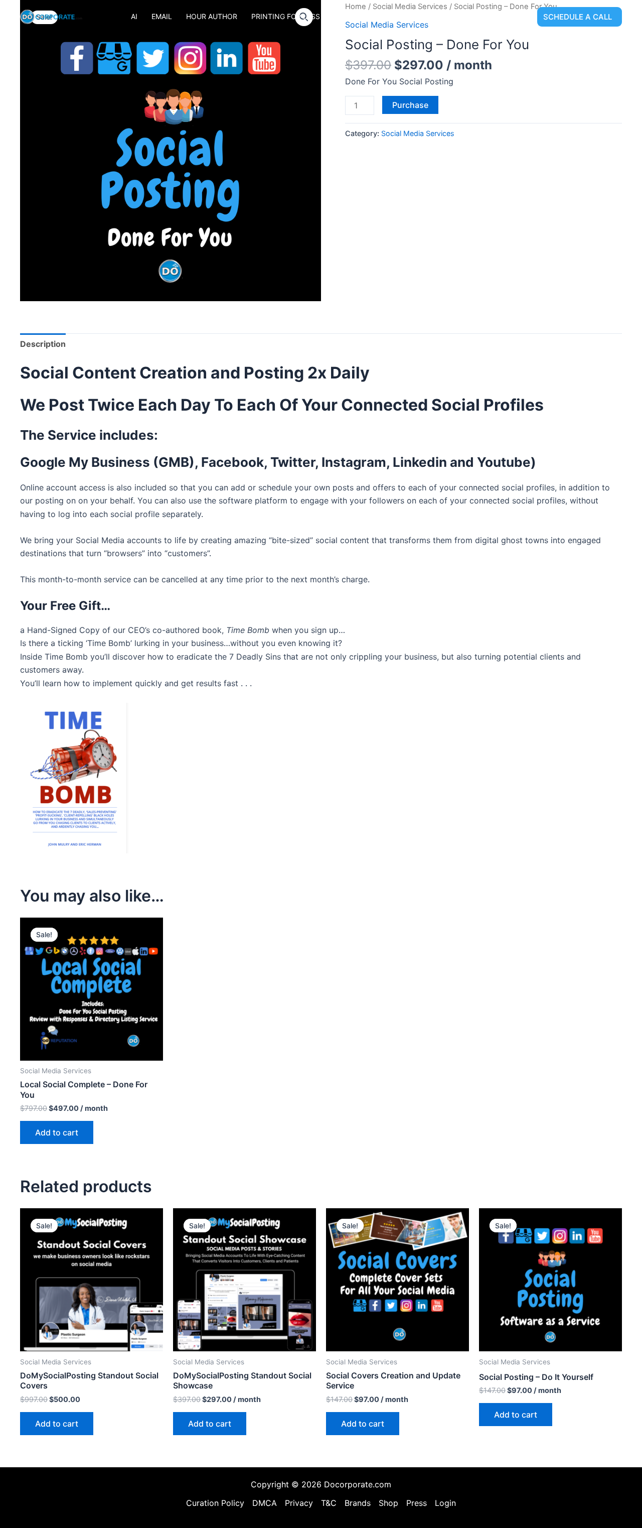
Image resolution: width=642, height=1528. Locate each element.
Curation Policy (215, 1503)
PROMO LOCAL (359, 16)
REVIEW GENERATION (435, 16)
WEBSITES (503, 16)
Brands (358, 1503)
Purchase (410, 105)
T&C (329, 1503)
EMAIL (161, 16)
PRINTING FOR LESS (285, 16)
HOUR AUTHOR (211, 16)
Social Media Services (417, 133)
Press (416, 1503)
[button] (579, 17)
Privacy (299, 1503)
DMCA (264, 1503)
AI (134, 16)
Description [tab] (43, 344)
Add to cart (56, 1132)
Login (445, 1503)
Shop (388, 1503)
